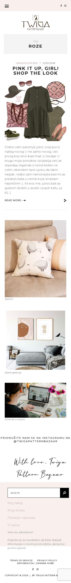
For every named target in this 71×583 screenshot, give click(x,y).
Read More (13, 200)
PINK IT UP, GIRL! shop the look (35, 71)
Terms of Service (21, 560)
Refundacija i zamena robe (35, 563)
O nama (13, 525)
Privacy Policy (47, 560)
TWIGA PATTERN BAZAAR (51, 575)
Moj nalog (15, 503)
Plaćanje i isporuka (21, 517)
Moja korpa (16, 510)
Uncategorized (27, 63)
